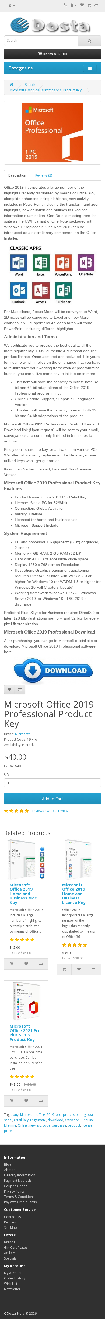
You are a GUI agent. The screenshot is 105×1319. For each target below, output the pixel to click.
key (26, 1120)
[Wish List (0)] (82, 5)
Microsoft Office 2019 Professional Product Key (46, 90)
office (40, 1114)
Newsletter (12, 1289)
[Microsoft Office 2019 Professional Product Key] (52, 133)
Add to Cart (52, 798)
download (55, 1120)
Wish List (10, 1283)
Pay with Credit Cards (20, 1202)
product (74, 1125)
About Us (11, 1169)
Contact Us (12, 1217)
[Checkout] (96, 5)
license (87, 1125)
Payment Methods (18, 1180)
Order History (14, 1278)
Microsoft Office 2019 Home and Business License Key (74, 893)
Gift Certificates (15, 1247)
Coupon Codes (15, 1186)
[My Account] (74, 5)
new (32, 1125)
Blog (7, 1164)
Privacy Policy (14, 1191)
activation (72, 1120)
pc (39, 1125)
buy (16, 1114)
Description (17, 175)
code (46, 1125)
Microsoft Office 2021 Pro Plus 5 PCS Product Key (25, 1032)
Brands (9, 1242)
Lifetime (10, 1125)
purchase (59, 1125)
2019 (50, 1114)
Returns (10, 1222)
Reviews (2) (43, 175)
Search (30, 84)
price (8, 1130)
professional (72, 1114)
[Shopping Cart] (89, 5)
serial (8, 1120)
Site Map (10, 1227)
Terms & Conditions (19, 1196)
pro (58, 1114)
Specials (10, 1258)
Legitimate (38, 1120)
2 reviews (37, 810)
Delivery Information (19, 1175)
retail (18, 1120)
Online (23, 1125)
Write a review (57, 810)
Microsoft (22, 734)
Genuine (87, 1120)
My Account (13, 1273)
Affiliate (10, 1253)
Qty (6, 774)
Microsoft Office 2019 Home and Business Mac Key (23, 893)
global (89, 1114)
